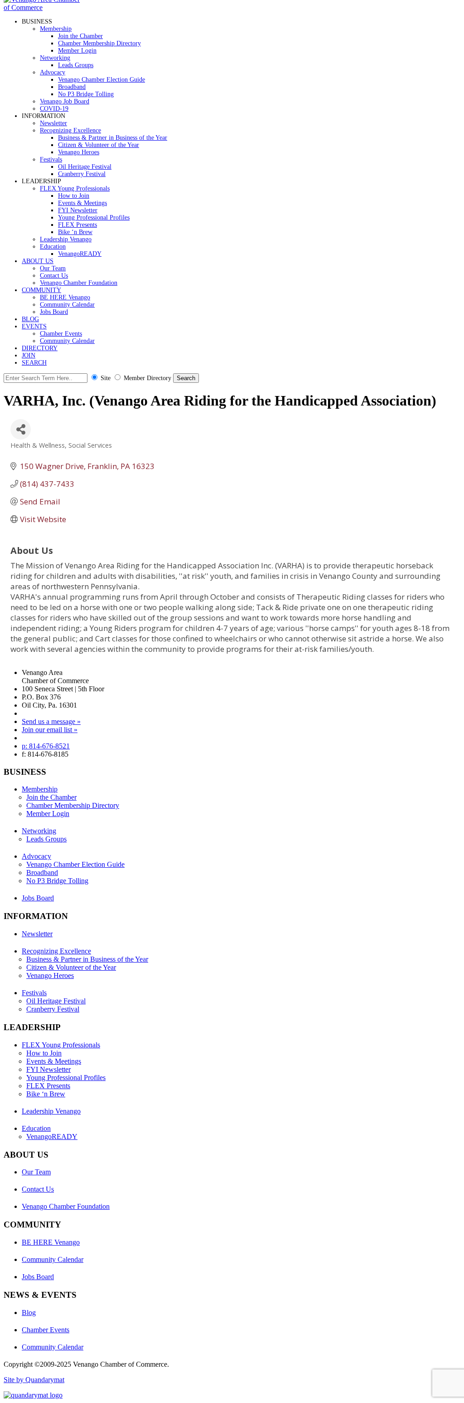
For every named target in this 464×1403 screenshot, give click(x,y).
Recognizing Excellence (70, 130)
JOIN (28, 355)
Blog (29, 1312)
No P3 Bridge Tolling (86, 94)
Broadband (72, 86)
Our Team (53, 268)
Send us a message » (51, 721)
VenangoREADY (80, 253)
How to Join (73, 195)
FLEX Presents (77, 224)
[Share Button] (20, 429)
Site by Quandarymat (34, 1379)
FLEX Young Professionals (75, 188)
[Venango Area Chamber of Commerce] (44, 7)
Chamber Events (61, 333)
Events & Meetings (82, 203)
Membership (56, 28)
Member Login (77, 50)
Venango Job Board (64, 101)
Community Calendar (67, 304)
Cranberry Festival (82, 174)
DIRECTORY (40, 348)
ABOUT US (37, 261)
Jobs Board (54, 311)
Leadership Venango (66, 239)
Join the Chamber (80, 36)
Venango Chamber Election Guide (101, 79)
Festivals (51, 159)
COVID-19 (54, 108)
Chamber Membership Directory (99, 43)
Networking (55, 57)
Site (106, 378)
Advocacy (52, 72)
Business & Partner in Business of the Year (112, 137)
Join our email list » (49, 729)
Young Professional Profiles (94, 217)
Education (53, 246)
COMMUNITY (41, 290)
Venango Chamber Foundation (78, 282)
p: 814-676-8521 (46, 746)
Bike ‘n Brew (75, 232)
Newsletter (53, 123)
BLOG (30, 319)
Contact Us (54, 275)
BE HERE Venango (65, 297)
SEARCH (34, 362)
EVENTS (34, 326)
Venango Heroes (78, 152)
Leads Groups (75, 65)
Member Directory (147, 378)
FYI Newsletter (77, 210)
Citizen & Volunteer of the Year (98, 145)
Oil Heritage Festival (84, 166)
